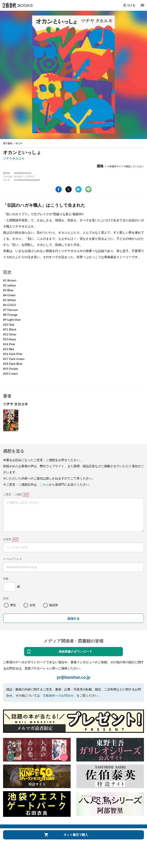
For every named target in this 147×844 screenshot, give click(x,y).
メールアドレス (12, 559)
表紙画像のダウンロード (75, 651)
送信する (73, 618)
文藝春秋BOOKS (17, 5)
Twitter (68, 189)
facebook (59, 189)
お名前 (7, 539)
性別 (5, 598)
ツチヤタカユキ (13, 158)
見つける (129, 5)
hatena (78, 189)
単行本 (18, 143)
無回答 (53, 605)
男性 (13, 605)
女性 (32, 605)
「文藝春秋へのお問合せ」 (58, 695)
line (88, 189)
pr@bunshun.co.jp (73, 677)
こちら (44, 484)
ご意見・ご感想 (12, 494)
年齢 (5, 578)
